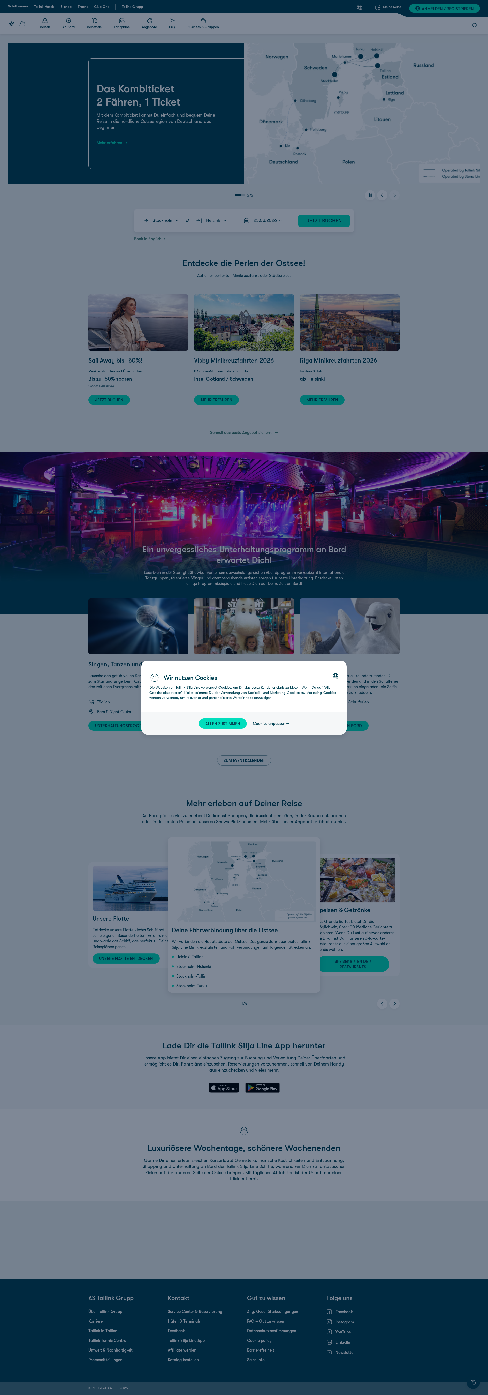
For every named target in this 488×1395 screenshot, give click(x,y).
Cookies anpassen (269, 723)
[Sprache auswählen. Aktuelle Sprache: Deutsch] (335, 676)
